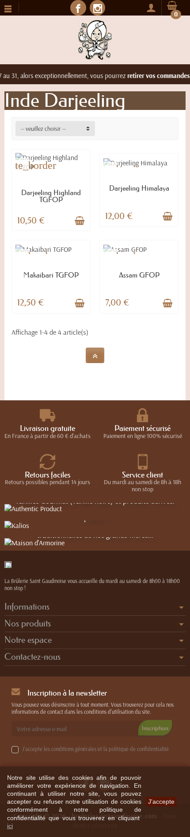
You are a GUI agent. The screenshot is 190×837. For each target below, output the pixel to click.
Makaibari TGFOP (51, 274)
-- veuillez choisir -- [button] (43, 129)
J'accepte (161, 801)
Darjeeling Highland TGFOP (51, 196)
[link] (78, 8)
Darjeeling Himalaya (139, 188)
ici (10, 825)
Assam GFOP (139, 274)
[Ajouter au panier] (79, 221)
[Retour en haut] (95, 355)
